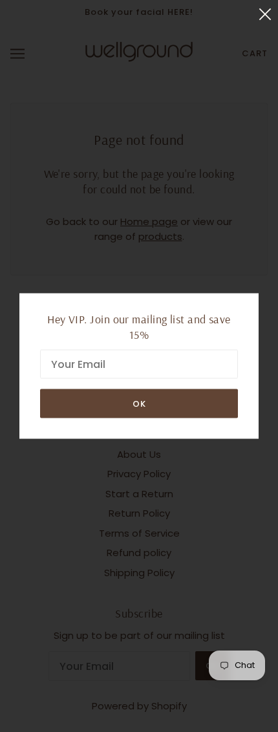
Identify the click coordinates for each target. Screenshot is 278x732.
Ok (139, 404)
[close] (265, 14)
